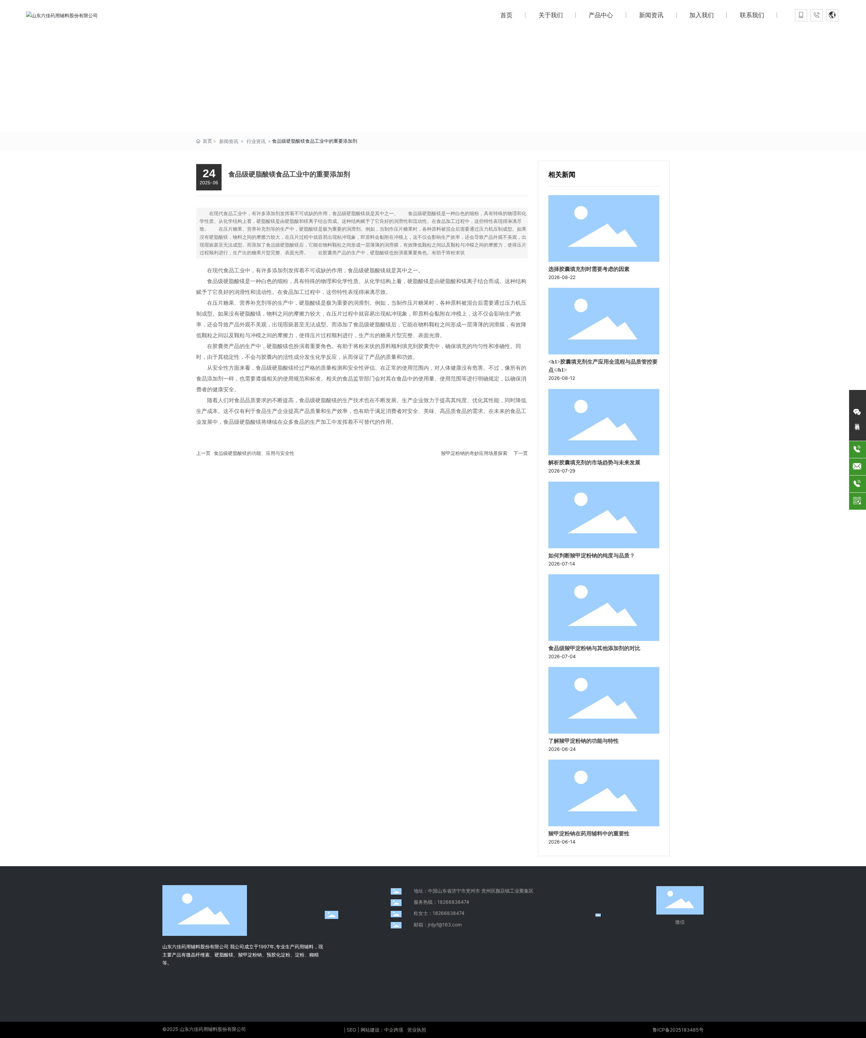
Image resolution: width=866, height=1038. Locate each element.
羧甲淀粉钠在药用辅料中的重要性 (589, 833)
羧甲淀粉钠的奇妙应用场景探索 (474, 453)
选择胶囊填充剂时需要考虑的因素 (589, 269)
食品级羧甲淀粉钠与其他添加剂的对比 (594, 648)
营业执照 (416, 1030)
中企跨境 (393, 1030)
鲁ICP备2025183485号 (678, 1030)
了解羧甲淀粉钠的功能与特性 (583, 741)
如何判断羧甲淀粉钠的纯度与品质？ (591, 555)
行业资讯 (256, 141)
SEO (351, 1030)
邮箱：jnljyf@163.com (438, 924)
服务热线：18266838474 (441, 902)
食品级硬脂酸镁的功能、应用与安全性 (254, 453)
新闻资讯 (228, 141)
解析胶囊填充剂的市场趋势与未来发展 (594, 462)
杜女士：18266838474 (439, 913)
